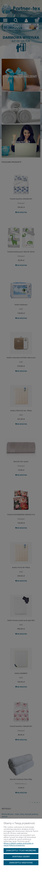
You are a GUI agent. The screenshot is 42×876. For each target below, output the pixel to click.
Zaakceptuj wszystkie (21, 862)
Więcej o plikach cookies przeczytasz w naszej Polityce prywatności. (18, 844)
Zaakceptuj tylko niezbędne (21, 850)
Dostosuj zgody (21, 856)
